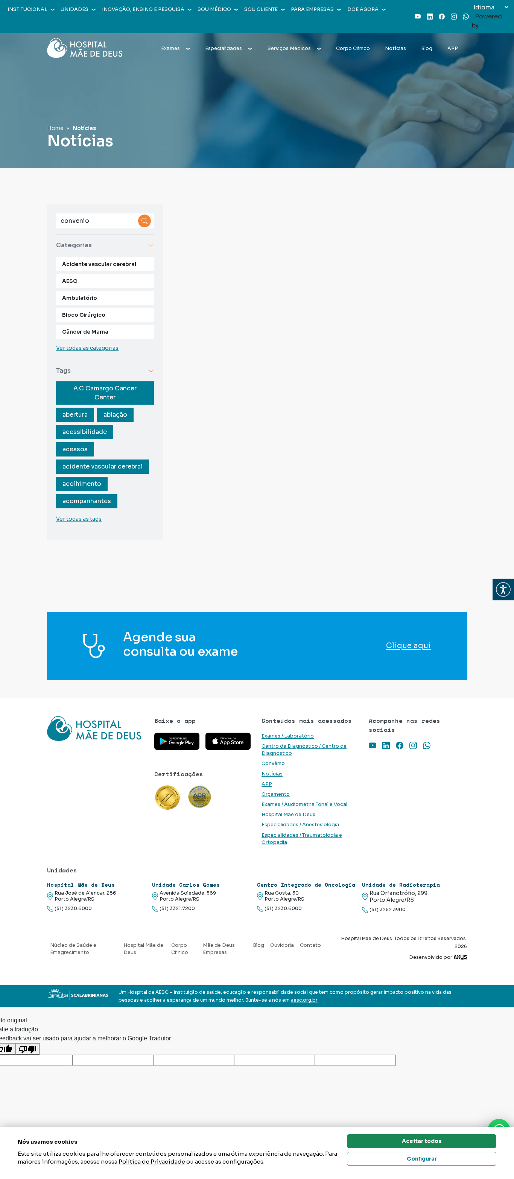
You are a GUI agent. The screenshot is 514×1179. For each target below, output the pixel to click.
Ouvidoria (282, 945)
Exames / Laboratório (288, 736)
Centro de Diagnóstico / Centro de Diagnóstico (304, 749)
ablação (115, 415)
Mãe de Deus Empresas (219, 948)
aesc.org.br (304, 1000)
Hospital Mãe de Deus (288, 815)
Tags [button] (63, 371)
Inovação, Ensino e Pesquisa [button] (143, 9)
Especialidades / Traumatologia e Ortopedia (302, 838)
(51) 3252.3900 (388, 910)
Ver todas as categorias (87, 348)
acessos (75, 449)
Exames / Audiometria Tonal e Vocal (304, 804)
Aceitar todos (422, 1141)
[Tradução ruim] (27, 1049)
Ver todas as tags (79, 518)
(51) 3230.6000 (73, 908)
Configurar (422, 1158)
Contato (310, 945)
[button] (503, 589)
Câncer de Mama (85, 331)
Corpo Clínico (353, 48)
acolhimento (81, 484)
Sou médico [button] (214, 9)
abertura (75, 415)
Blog (426, 48)
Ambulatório (79, 298)
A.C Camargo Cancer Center (105, 392)
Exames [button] (170, 48)
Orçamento (276, 794)
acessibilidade (84, 432)
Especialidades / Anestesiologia (300, 825)
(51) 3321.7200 (177, 908)
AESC (69, 281)
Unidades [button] (74, 9)
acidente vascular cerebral (102, 466)
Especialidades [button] (223, 48)
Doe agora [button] (363, 9)
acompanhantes (86, 501)
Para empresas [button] (312, 9)
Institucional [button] (27, 9)
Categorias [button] (74, 245)
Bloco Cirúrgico (83, 314)
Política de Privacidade (152, 1161)
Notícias (395, 48)
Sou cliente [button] (261, 9)
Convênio (273, 763)
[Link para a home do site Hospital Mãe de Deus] (96, 728)
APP (452, 48)
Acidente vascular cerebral (99, 264)
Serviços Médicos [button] (289, 48)
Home (55, 128)
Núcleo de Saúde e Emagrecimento (73, 948)
